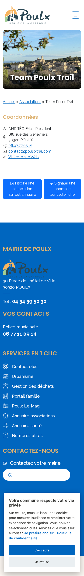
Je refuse (42, 562)
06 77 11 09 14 (19, 334)
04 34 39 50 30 (29, 301)
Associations (30, 102)
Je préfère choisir (39, 533)
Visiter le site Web (23, 157)
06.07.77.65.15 (20, 145)
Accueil (9, 102)
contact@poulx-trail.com (29, 151)
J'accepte (42, 550)
